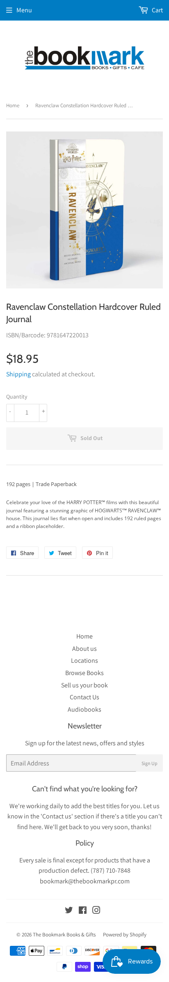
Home (12, 105)
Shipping (18, 374)
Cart (157, 10)
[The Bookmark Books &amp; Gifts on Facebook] (82, 911)
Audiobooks (84, 709)
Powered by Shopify (124, 934)
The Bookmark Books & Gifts (64, 934)
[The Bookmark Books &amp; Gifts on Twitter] (69, 911)
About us (84, 648)
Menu (24, 10)
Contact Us (84, 697)
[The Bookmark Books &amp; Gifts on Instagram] (96, 911)
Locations (84, 660)
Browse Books (84, 672)
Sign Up (150, 763)
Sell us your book (84, 685)
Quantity (16, 396)
